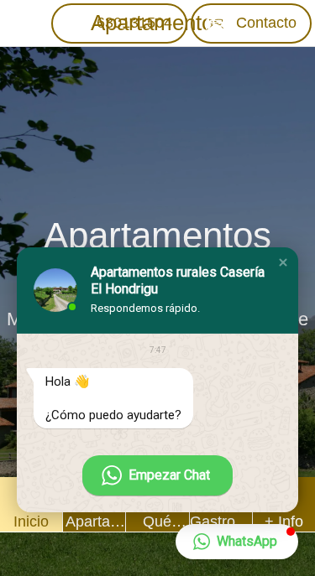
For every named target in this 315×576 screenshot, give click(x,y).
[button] (283, 262)
